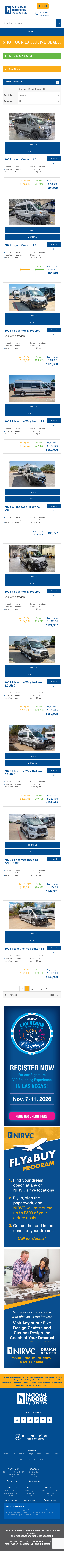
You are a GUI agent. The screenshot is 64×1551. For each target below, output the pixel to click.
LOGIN (44, 6)
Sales (13, 1454)
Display (8, 101)
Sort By (8, 95)
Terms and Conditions (18, 1541)
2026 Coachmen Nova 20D (22, 591)
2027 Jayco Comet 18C (20, 159)
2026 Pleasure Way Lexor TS (24, 948)
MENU (31, 32)
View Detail (32, 151)
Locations (31, 1459)
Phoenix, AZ (50, 1487)
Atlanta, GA (13, 1469)
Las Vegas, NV (10, 1487)
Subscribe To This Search (20, 56)
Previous (13, 994)
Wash (39, 1454)
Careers (41, 1459)
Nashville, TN (29, 1487)
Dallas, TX (34, 1469)
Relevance (22, 95)
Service (21, 1454)
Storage (30, 1454)
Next (52, 994)
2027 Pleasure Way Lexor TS (24, 421)
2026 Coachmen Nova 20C (22, 330)
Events (47, 1454)
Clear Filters (14, 69)
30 (20, 101)
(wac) (56, 180)
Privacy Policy (40, 1541)
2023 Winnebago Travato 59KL (22, 508)
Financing (56, 1454)
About (22, 1459)
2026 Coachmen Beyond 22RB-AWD (21, 861)
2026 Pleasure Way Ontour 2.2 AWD (23, 684)
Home (6, 1454)
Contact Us (32, 144)
